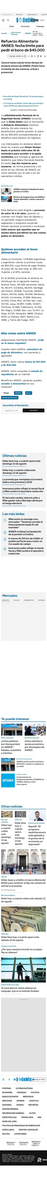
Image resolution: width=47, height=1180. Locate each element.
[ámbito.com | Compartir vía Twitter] (35, 56)
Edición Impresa (10, 1109)
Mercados (19, 14)
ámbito (4, 33)
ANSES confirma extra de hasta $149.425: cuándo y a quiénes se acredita (30, 764)
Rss (39, 1117)
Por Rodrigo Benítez (8, 890)
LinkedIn (21, 1079)
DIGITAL (10, 1143)
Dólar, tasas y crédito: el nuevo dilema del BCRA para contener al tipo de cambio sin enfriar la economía (23, 882)
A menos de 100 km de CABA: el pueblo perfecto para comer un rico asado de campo (25, 541)
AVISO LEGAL (8, 1130)
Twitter (3, 1079)
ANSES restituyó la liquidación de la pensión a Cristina (28, 190)
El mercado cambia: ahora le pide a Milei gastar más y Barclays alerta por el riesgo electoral (23, 500)
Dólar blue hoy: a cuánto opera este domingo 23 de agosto (21, 462)
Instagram (15, 1079)
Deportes (33, 1105)
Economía (25, 26)
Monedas (5, 600)
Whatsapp (33, 1079)
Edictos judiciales (28, 1130)
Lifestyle (34, 1101)
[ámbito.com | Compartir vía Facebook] (32, 56)
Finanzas (40, 26)
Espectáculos (9, 1117)
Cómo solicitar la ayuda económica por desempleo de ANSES (34, 746)
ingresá (42, 20)
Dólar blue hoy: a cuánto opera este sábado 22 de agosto (20, 939)
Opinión (20, 1101)
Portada (6, 1088)
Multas (6, 1134)
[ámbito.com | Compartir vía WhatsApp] (29, 56)
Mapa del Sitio (9, 1121)
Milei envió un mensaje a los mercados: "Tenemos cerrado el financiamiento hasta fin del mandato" (25, 523)
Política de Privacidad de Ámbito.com (21, 1125)
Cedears (41, 600)
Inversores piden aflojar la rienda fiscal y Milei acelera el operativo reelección (23, 490)
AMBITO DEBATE (36, 1143)
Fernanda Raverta (9, 397)
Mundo (20, 1105)
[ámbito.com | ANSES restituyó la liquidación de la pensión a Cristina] (6, 191)
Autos (32, 1113)
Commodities (29, 600)
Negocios (7, 1101)
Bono (28, 393)
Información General (16, 33)
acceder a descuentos (14, 383)
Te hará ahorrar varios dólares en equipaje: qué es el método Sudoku (20, 990)
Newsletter (38, 1079)
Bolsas (16, 600)
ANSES (28, 33)
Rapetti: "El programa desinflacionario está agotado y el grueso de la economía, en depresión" (37, 835)
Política (35, 1092)
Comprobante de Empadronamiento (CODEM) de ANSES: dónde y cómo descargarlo (30, 780)
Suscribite (34, 410)
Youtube (27, 1079)
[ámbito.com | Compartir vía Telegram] (41, 56)
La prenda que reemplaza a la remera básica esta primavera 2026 (22, 481)
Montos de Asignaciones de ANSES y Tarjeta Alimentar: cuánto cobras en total (29, 199)
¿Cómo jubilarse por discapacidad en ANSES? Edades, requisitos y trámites (11, 747)
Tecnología (27, 1117)
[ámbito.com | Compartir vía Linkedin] (38, 56)
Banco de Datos (10, 1096)
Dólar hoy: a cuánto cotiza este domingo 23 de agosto (19, 471)
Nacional (7, 1105)
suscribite (34, 20)
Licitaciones (20, 1134)
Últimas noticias (24, 1088)
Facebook (9, 1079)
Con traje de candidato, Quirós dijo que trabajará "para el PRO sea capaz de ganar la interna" (23, 104)
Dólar (11, 26)
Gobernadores (32, 14)
